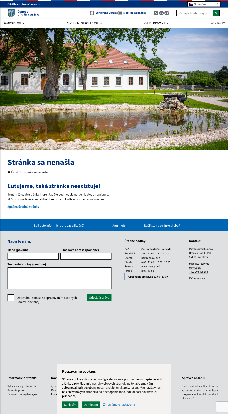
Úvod (14, 172)
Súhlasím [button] (70, 405)
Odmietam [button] (91, 405)
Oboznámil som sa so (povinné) (47, 300)
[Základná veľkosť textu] (161, 13)
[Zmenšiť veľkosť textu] (156, 13)
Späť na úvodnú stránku (23, 207)
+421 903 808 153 (198, 271)
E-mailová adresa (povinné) (79, 250)
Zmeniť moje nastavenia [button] (119, 404)
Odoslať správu (99, 297)
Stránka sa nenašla (35, 172)
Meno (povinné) (19, 250)
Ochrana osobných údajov (22, 394)
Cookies (55, 394)
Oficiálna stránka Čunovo (23, 4)
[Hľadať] (216, 13)
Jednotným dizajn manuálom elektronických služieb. (200, 394)
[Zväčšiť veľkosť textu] (166, 13)
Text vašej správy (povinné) (27, 264)
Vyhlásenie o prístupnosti (22, 386)
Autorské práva (16, 390)
